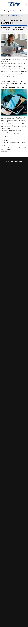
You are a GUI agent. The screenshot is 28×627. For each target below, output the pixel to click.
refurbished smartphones (15, 73)
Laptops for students (10, 68)
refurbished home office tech (13, 71)
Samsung (13, 74)
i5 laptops (20, 66)
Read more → (4, 79)
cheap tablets (7, 66)
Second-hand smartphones (15, 133)
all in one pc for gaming (16, 63)
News (7, 15)
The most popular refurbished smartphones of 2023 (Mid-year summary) (13, 83)
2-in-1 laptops (7, 63)
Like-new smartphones (9, 130)
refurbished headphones (11, 70)
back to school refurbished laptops (13, 65)
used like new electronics (12, 76)
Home (2, 15)
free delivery (15, 66)
